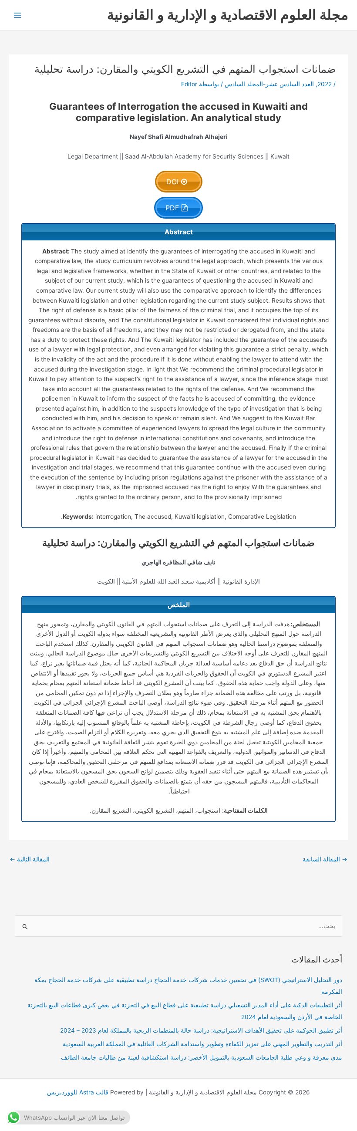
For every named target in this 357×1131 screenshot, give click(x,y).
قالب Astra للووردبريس (77, 1092)
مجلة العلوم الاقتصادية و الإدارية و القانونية (227, 14)
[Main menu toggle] (18, 15)
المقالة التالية (30, 859)
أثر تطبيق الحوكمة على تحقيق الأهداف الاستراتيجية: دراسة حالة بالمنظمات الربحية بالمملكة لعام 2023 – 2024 (201, 1030)
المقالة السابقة (325, 859)
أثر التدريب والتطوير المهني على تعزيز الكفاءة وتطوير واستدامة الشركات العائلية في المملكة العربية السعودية (202, 1043)
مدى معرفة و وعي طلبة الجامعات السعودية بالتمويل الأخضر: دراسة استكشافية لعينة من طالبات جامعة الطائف (201, 1057)
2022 (324, 84)
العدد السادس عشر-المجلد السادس (269, 84)
